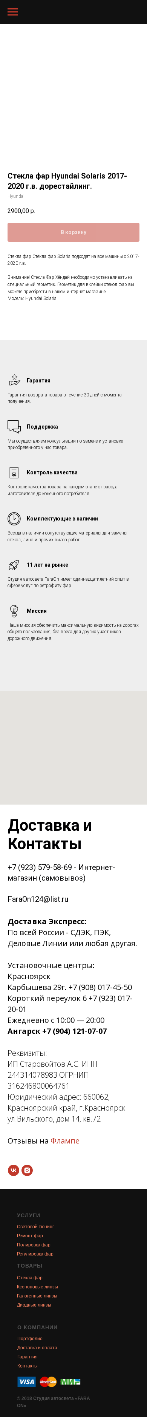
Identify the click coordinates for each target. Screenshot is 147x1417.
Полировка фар (34, 1245)
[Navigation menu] (13, 12)
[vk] (13, 1170)
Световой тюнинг (35, 1226)
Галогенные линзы (37, 1296)
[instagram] (27, 1170)
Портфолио (30, 1338)
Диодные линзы (34, 1305)
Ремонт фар (30, 1235)
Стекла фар (30, 1277)
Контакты (27, 1366)
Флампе (65, 1141)
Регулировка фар (35, 1254)
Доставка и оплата (37, 1347)
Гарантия (27, 1357)
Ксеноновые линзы (37, 1287)
